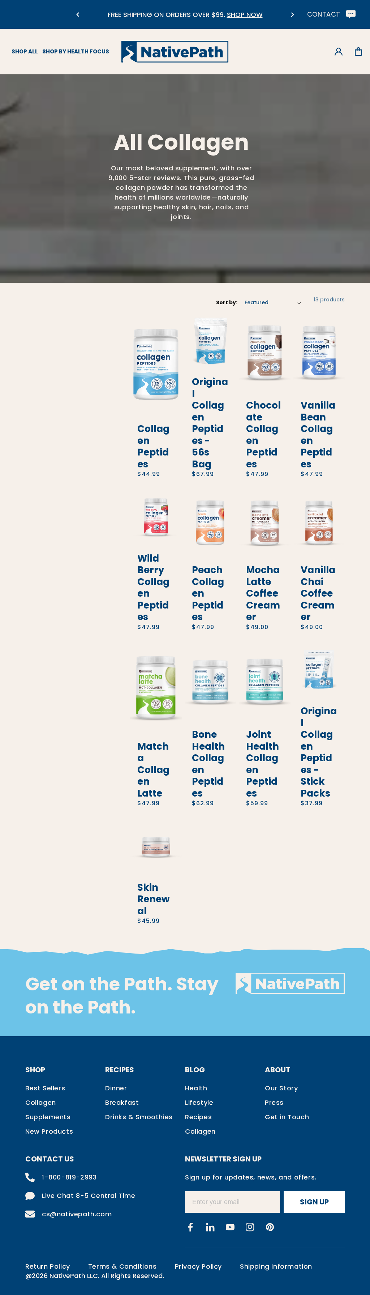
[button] (358, 51)
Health (196, 1088)
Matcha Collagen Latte (153, 770)
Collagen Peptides (153, 446)
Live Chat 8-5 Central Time (88, 1195)
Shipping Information (276, 1266)
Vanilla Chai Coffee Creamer (318, 593)
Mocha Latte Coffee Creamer (263, 593)
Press (274, 1102)
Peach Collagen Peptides (208, 593)
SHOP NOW (245, 14)
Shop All (25, 51)
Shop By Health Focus (75, 51)
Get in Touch (287, 1116)
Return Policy (47, 1266)
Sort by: (226, 302)
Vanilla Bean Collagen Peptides (318, 435)
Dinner (116, 1088)
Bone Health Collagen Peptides (208, 764)
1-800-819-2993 (69, 1177)
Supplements (48, 1116)
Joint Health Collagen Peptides (262, 764)
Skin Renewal (153, 899)
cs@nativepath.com (77, 1213)
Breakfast (122, 1102)
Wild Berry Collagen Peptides (153, 588)
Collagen (40, 1102)
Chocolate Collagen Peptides (263, 435)
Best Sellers (45, 1088)
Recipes (198, 1116)
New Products (49, 1131)
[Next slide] (292, 14)
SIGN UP (314, 1202)
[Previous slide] (77, 14)
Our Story (281, 1088)
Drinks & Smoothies (139, 1116)
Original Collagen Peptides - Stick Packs (319, 752)
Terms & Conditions (122, 1266)
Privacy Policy (198, 1266)
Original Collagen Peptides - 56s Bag (210, 423)
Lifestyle (199, 1102)
